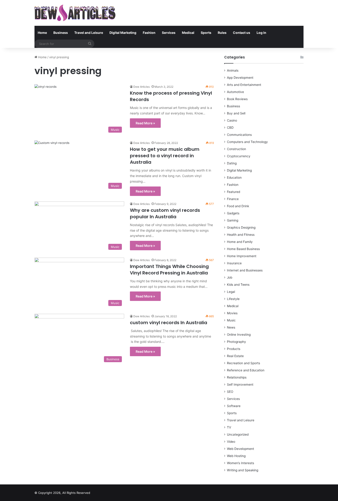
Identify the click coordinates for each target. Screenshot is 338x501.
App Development (240, 77)
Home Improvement (241, 256)
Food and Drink (238, 206)
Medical (188, 33)
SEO (230, 391)
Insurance (234, 263)
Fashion (149, 33)
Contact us (241, 33)
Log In (261, 33)
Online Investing (239, 334)
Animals (232, 70)
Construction (236, 149)
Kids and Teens (238, 284)
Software (234, 406)
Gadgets (233, 213)
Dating (232, 163)
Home (42, 33)
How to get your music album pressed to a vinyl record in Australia (164, 155)
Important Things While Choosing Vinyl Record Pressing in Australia (169, 269)
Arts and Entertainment (244, 85)
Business (60, 33)
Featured (233, 192)
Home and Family (240, 242)
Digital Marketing (122, 33)
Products (233, 349)
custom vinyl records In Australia (168, 322)
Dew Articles (141, 86)
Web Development (240, 449)
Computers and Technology (247, 142)
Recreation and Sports (243, 363)
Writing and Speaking (242, 470)
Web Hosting (236, 456)
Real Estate (235, 356)
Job (229, 277)
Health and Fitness (241, 234)
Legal (231, 292)
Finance (233, 199)
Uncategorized (238, 434)
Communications (239, 135)
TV (229, 427)
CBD (230, 127)
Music (231, 320)
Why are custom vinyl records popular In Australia (165, 213)
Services (168, 33)
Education (234, 177)
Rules (222, 33)
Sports (206, 33)
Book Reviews (237, 99)
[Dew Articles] (74, 13)
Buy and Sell (236, 113)
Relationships (236, 377)
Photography (236, 342)
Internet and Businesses (245, 270)
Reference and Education (245, 370)
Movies (232, 313)
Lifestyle (233, 299)
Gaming (232, 220)
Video (231, 441)
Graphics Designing (241, 227)
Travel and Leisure (88, 33)
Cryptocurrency (238, 156)
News (231, 327)
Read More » (145, 123)
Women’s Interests (240, 463)
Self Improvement (240, 384)
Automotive (235, 92)
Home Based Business (243, 249)
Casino (232, 120)
